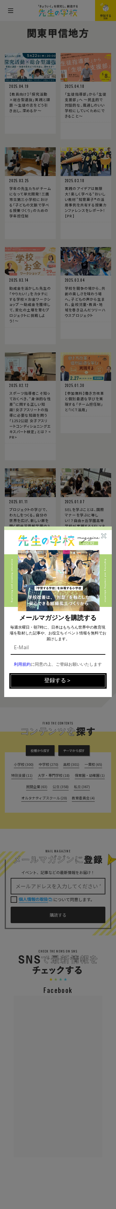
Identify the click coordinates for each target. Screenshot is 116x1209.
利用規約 (22, 664)
